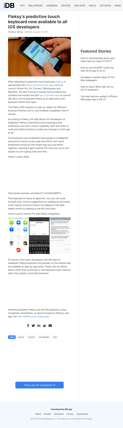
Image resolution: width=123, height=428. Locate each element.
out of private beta (49, 95)
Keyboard (44, 337)
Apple (21, 337)
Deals (92, 5)
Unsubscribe (82, 414)
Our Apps (79, 5)
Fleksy (59, 81)
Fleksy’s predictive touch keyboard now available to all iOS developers (37, 21)
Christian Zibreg (15, 32)
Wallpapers (35, 5)
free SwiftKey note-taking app (33, 316)
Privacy (70, 414)
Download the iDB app (61, 409)
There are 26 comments (38, 385)
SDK (55, 337)
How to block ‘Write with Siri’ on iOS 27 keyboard (97, 88)
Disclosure (59, 414)
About (38, 414)
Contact (47, 414)
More (118, 5)
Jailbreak (52, 5)
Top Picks (105, 5)
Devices (66, 5)
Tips (22, 5)
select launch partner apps (40, 85)
